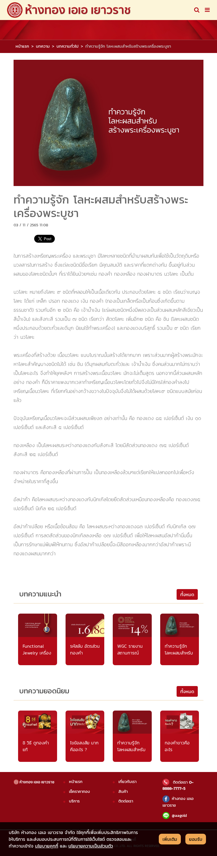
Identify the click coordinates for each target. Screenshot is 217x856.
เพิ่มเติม (169, 839)
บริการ (74, 801)
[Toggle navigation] (196, 10)
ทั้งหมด (187, 594)
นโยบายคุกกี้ (46, 845)
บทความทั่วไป (68, 46)
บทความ (43, 46)
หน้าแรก (22, 46)
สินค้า (123, 791)
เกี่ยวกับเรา (127, 781)
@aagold (179, 815)
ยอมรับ (195, 839)
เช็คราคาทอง (79, 791)
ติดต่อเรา (125, 801)
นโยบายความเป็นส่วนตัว (90, 845)
